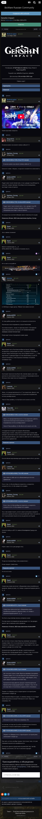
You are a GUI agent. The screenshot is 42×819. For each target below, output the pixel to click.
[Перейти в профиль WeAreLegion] (4, 35)
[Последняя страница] (40, 29)
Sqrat (9, 226)
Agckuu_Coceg (12, 153)
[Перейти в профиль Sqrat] (4, 227)
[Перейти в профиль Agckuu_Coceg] (4, 154)
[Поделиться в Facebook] (8, 794)
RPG (25, 20)
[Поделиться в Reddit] (2, 794)
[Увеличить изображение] (21, 51)
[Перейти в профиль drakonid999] (4, 178)
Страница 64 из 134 (21, 29)
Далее (35, 29)
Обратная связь (20, 813)
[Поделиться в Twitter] (5, 794)
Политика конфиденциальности (23, 811)
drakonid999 (11, 177)
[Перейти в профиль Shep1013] (4, 140)
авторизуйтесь (21, 766)
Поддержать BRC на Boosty (21, 13)
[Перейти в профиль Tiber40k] (4, 409)
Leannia (9, 386)
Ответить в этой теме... (13, 775)
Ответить (21, 24)
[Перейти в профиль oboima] (4, 279)
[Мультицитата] (3, 96)
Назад (6, 29)
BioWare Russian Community (19, 7)
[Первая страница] (2, 29)
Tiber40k (10, 408)
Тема (8, 811)
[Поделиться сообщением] (39, 36)
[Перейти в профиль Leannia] (4, 387)
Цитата (8, 95)
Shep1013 (10, 139)
